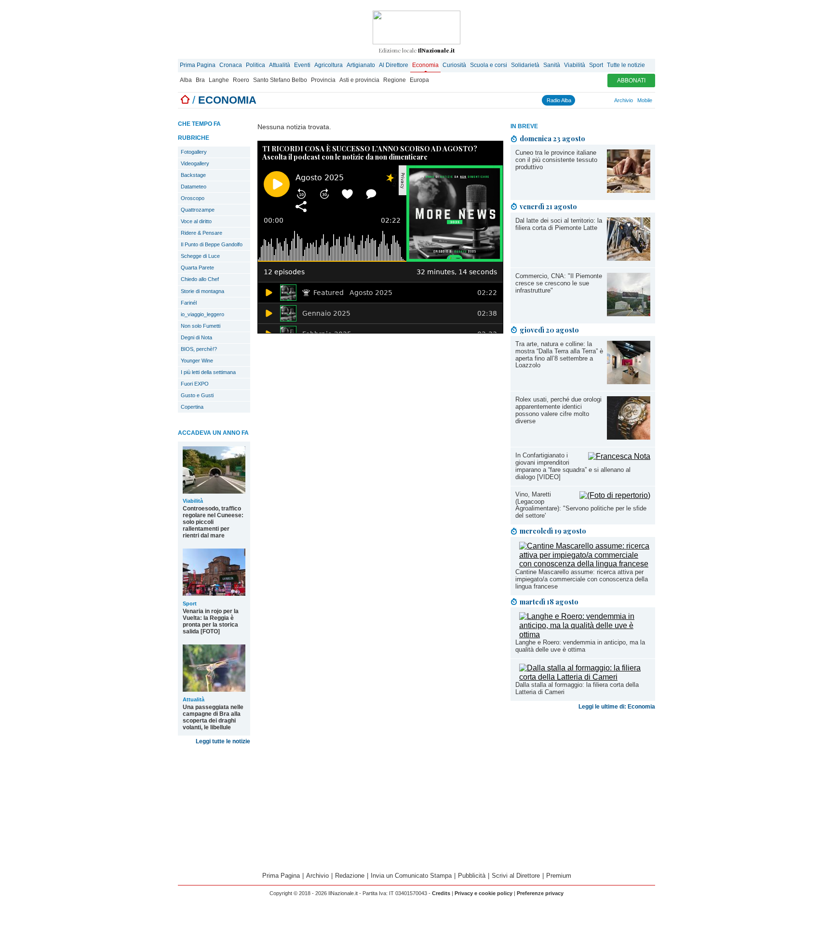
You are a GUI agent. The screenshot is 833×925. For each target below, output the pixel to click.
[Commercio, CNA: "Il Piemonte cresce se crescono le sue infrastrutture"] (628, 313)
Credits (441, 893)
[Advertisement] (583, 789)
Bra (200, 80)
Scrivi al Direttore (516, 875)
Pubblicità (471, 875)
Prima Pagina (197, 65)
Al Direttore (393, 65)
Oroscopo (192, 198)
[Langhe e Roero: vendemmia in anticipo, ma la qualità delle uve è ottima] (584, 634)
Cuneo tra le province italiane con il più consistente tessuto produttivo (556, 160)
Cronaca (230, 65)
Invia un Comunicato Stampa (411, 875)
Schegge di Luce (200, 256)
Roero (241, 80)
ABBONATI (631, 80)
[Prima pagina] (185, 100)
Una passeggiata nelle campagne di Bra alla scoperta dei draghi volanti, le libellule (213, 717)
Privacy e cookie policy (483, 893)
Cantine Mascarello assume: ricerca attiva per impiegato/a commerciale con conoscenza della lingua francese (581, 579)
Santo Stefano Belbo (280, 80)
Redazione (349, 875)
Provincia (323, 80)
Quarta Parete (197, 267)
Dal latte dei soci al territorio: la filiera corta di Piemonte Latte (558, 224)
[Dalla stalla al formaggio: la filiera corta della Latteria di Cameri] (584, 677)
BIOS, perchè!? (199, 349)
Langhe (219, 80)
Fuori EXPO (195, 384)
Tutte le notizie (626, 65)
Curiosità (454, 65)
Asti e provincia (359, 80)
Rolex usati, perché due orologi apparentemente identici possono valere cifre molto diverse (558, 410)
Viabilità (574, 65)
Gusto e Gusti (197, 395)
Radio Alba (559, 100)
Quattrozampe (198, 210)
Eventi (302, 65)
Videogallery (195, 163)
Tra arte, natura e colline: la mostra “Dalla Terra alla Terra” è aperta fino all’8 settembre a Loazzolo (559, 354)
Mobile (644, 100)
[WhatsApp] (596, 100)
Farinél (189, 303)
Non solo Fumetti (200, 326)
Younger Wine (197, 360)
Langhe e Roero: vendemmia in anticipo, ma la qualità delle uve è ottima (580, 646)
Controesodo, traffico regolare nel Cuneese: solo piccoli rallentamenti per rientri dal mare (213, 522)
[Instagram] (583, 100)
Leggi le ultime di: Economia (616, 706)
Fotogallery (194, 152)
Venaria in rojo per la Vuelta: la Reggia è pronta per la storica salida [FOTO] (211, 621)
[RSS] (600, 100)
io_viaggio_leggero (202, 314)
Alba (186, 80)
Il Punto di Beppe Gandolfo (211, 244)
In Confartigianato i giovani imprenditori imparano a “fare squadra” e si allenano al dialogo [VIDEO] (573, 466)
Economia (425, 65)
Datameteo (193, 186)
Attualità (279, 65)
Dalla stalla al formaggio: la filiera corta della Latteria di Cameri (577, 688)
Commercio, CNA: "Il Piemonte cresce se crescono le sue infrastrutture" (558, 283)
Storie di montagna (202, 291)
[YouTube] (591, 100)
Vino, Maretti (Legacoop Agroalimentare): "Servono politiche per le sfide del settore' (580, 505)
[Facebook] (578, 100)
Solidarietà (525, 65)
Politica (255, 65)
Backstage (193, 175)
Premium (558, 875)
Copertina (192, 407)
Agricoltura (328, 65)
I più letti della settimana (208, 372)
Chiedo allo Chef (200, 279)
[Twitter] (587, 100)
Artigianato (361, 65)
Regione (394, 80)
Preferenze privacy (540, 893)
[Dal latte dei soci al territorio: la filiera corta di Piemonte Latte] (628, 258)
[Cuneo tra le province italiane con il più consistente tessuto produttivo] (628, 190)
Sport (596, 65)
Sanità (551, 65)
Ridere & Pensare (201, 233)
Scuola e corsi (488, 65)
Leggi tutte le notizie (223, 741)
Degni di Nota (196, 337)
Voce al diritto (196, 221)
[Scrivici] (609, 100)
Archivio (623, 100)
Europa (419, 80)
